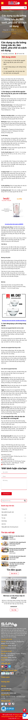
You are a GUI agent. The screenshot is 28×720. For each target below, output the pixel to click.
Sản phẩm (4, 515)
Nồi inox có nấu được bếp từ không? (16, 536)
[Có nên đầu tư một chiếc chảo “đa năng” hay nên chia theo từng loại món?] (5, 563)
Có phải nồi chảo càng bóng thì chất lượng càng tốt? (17, 543)
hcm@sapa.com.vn (10, 648)
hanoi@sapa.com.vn (11, 660)
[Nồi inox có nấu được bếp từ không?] (5, 537)
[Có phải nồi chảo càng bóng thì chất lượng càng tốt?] (5, 543)
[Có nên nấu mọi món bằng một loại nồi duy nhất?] (5, 557)
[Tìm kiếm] (25, 7)
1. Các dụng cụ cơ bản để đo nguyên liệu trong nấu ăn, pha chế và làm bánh (14, 62)
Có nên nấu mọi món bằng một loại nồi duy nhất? (17, 556)
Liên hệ (4, 524)
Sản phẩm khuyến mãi (8, 512)
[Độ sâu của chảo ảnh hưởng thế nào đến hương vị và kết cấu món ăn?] (5, 550)
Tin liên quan (14, 569)
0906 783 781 (12, 645)
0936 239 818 (12, 657)
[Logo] (14, 3)
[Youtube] (9, 703)
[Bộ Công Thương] (14, 708)
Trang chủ (4, 509)
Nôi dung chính (9, 57)
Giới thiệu (4, 521)
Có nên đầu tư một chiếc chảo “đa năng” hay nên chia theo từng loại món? (17, 564)
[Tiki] (9, 666)
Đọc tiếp (14, 610)
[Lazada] (6, 666)
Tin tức (3, 518)
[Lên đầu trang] (24, 706)
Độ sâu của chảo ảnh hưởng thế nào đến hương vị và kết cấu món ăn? (17, 550)
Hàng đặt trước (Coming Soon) (10, 527)
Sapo (18, 718)
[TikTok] (13, 703)
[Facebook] (6, 703)
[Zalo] (2, 703)
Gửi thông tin (6, 493)
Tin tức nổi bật (7, 532)
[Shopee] (2, 666)
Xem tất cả (14, 573)
